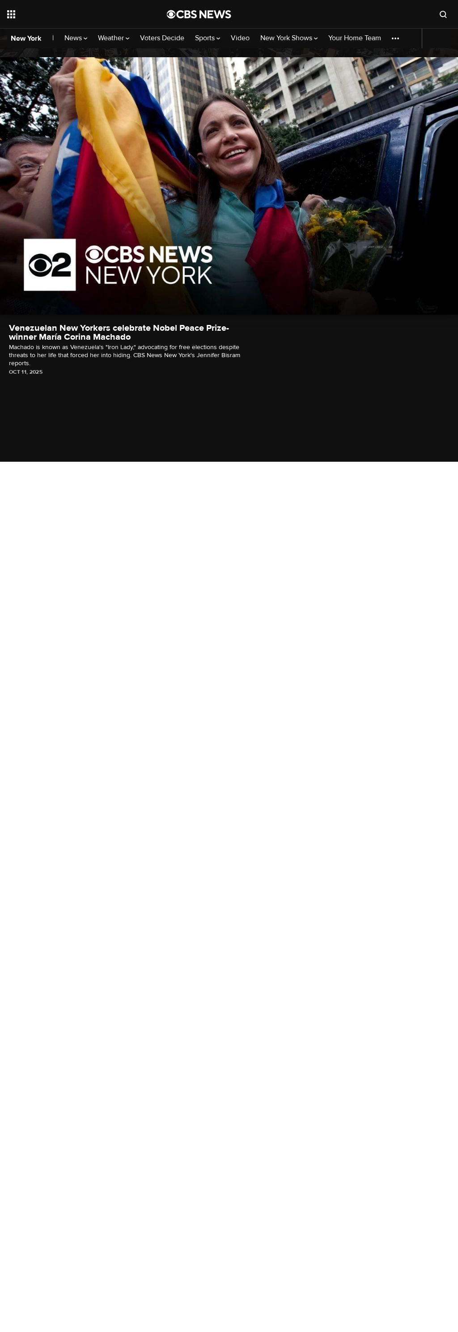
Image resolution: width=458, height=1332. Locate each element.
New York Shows (287, 38)
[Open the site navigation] (71, 14)
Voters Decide (162, 38)
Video (240, 38)
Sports (205, 38)
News (74, 38)
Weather (112, 38)
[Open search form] (443, 14)
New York (26, 38)
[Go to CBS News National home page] (199, 14)
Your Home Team (354, 38)
